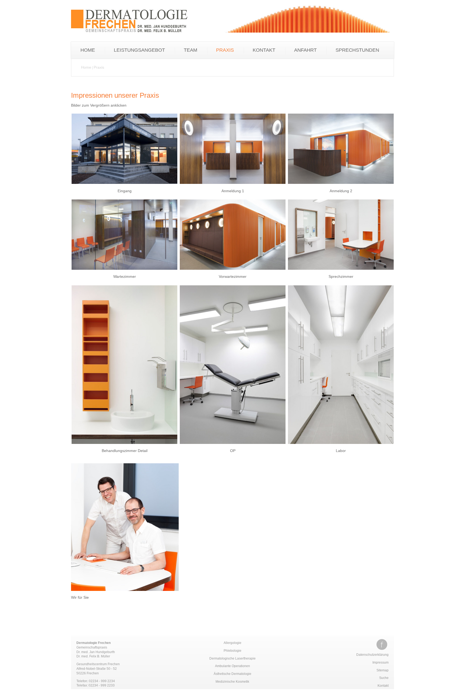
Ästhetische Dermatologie (232, 674)
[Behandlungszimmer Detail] (124, 445)
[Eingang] (124, 185)
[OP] (233, 445)
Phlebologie (232, 651)
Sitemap (382, 670)
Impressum (380, 662)
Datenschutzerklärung (372, 655)
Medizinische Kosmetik (232, 682)
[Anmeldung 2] (341, 185)
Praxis (99, 67)
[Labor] (341, 445)
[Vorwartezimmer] (233, 271)
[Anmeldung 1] (233, 185)
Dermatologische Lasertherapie (232, 658)
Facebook (381, 644)
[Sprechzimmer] (341, 271)
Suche (384, 678)
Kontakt (383, 686)
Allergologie (232, 643)
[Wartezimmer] (124, 271)
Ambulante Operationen (232, 666)
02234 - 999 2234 (102, 681)
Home (86, 67)
